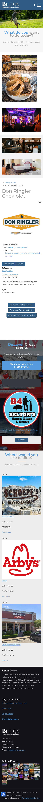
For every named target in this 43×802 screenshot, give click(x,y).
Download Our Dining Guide (21, 310)
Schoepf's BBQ (8, 517)
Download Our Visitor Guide (21, 305)
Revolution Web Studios (30, 798)
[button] (39, 5)
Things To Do (10, 183)
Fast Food (6, 596)
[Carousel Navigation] (21, 26)
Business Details (11, 277)
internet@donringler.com (17, 247)
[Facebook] (34, 5)
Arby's (4, 581)
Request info (9, 264)
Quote (20, 264)
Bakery (5, 660)
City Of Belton (7, 714)
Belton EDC (6, 708)
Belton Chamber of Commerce (14, 703)
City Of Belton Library (10, 719)
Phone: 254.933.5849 (10, 747)
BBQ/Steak (6, 532)
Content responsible (10, 274)
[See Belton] (11, 5)
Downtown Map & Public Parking (21, 315)
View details (21, 440)
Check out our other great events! (21, 365)
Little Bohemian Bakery (11, 645)
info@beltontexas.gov (16, 750)
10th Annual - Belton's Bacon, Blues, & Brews (20, 430)
